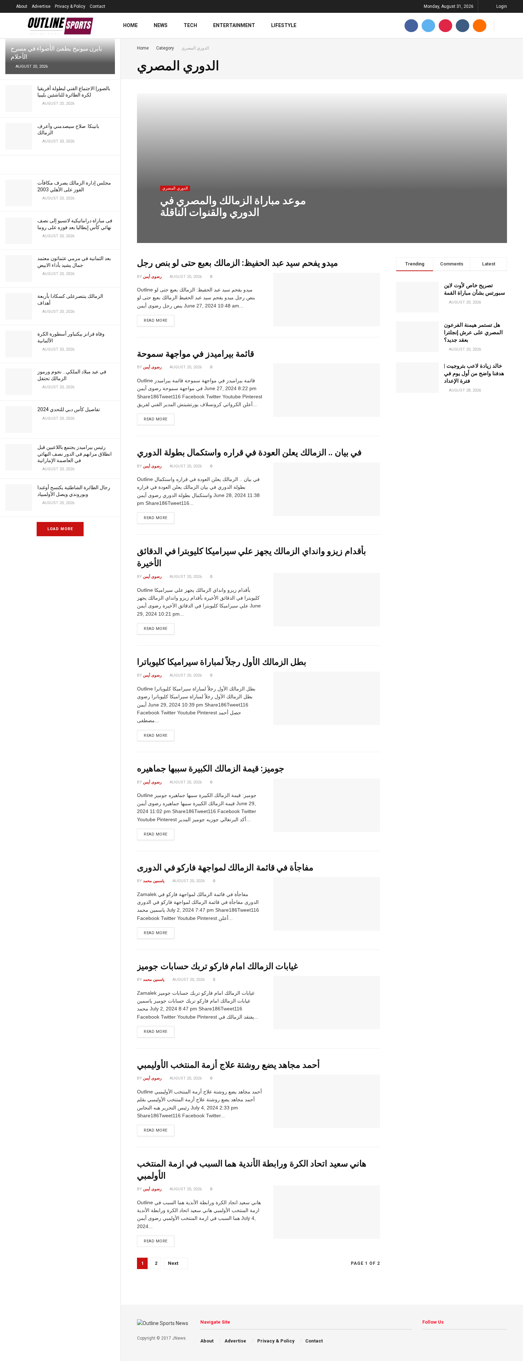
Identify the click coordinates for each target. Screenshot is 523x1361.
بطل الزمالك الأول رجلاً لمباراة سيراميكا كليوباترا (221, 662)
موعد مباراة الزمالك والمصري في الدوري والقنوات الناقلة (233, 206)
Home (130, 25)
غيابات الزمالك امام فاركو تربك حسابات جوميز (217, 966)
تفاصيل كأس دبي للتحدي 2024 (68, 409)
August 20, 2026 (211, 226)
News (161, 25)
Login (501, 6)
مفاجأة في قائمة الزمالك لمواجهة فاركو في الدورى (225, 868)
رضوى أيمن (152, 276)
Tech (190, 25)
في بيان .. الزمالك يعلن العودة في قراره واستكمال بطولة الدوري (249, 452)
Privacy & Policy (70, 6)
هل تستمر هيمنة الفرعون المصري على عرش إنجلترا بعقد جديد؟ (473, 332)
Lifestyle (283, 25)
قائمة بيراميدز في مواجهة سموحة (195, 354)
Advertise (41, 6)
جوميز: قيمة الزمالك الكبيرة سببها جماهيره (210, 768)
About (21, 6)
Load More (60, 529)
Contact (97, 6)
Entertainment (234, 25)
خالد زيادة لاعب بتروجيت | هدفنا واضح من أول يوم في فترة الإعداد (474, 373)
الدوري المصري (175, 188)
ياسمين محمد (176, 226)
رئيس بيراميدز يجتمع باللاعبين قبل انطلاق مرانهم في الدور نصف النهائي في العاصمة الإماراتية (74, 453)
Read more (156, 320)
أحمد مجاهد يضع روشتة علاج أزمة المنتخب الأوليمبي (228, 1065)
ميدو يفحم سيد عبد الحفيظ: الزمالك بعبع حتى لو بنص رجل (237, 263)
